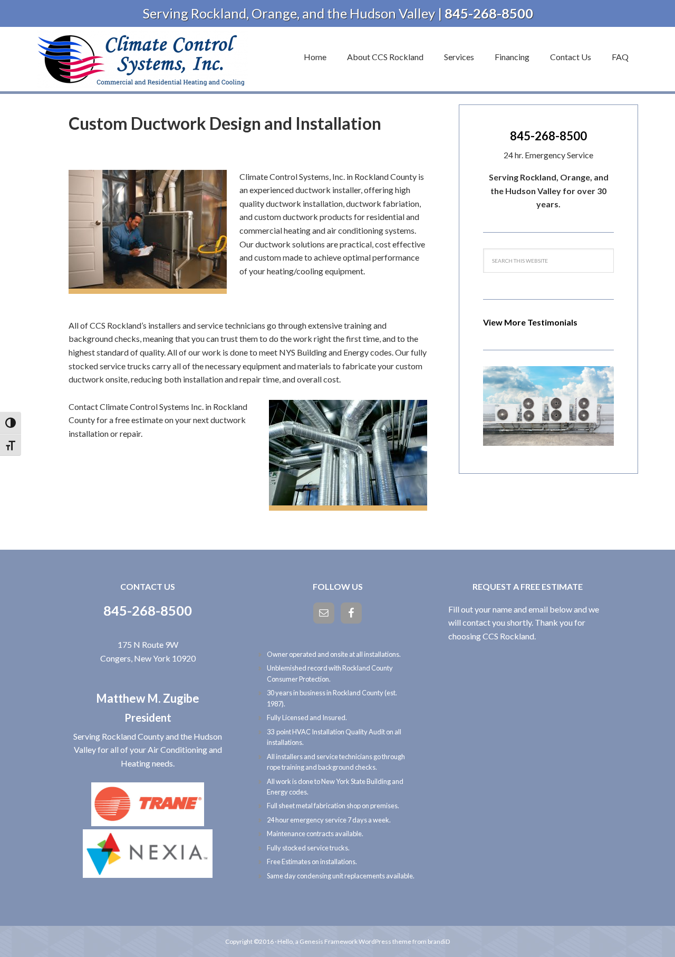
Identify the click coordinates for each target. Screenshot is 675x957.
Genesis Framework (329, 941)
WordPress (375, 941)
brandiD (439, 941)
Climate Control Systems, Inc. (142, 59)
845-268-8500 (548, 136)
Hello (285, 941)
